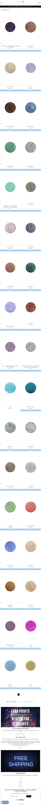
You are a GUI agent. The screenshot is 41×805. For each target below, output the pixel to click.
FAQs (20, 784)
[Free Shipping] (20, 761)
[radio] (0, 43)
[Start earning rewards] (20, 717)
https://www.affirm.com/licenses (22, 745)
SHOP (20, 777)
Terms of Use (20, 786)
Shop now (20, 747)
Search (20, 781)
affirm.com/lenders (23, 742)
